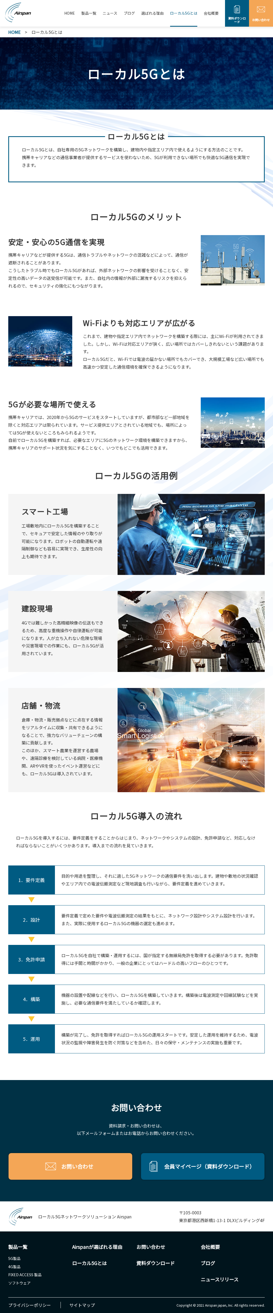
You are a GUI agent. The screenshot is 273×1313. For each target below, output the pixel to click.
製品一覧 (88, 13)
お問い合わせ (150, 1246)
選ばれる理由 (152, 13)
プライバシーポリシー (29, 1305)
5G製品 (14, 1258)
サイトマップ (82, 1305)
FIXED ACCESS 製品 (25, 1274)
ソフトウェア (19, 1283)
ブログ (129, 13)
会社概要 (211, 13)
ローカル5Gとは (183, 13)
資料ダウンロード (155, 1262)
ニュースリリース (220, 1279)
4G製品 (14, 1266)
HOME (69, 13)
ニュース (110, 13)
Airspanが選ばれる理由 (97, 1246)
